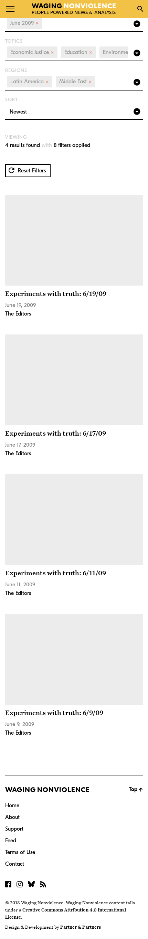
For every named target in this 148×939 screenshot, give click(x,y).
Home (12, 805)
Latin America (29, 81)
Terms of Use (20, 852)
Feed (10, 840)
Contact (14, 864)
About (12, 817)
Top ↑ (136, 789)
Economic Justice (32, 52)
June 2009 (24, 23)
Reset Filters (31, 171)
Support (14, 829)
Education (78, 52)
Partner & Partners (80, 927)
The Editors (18, 314)
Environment (120, 52)
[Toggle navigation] (10, 8)
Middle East (75, 81)
